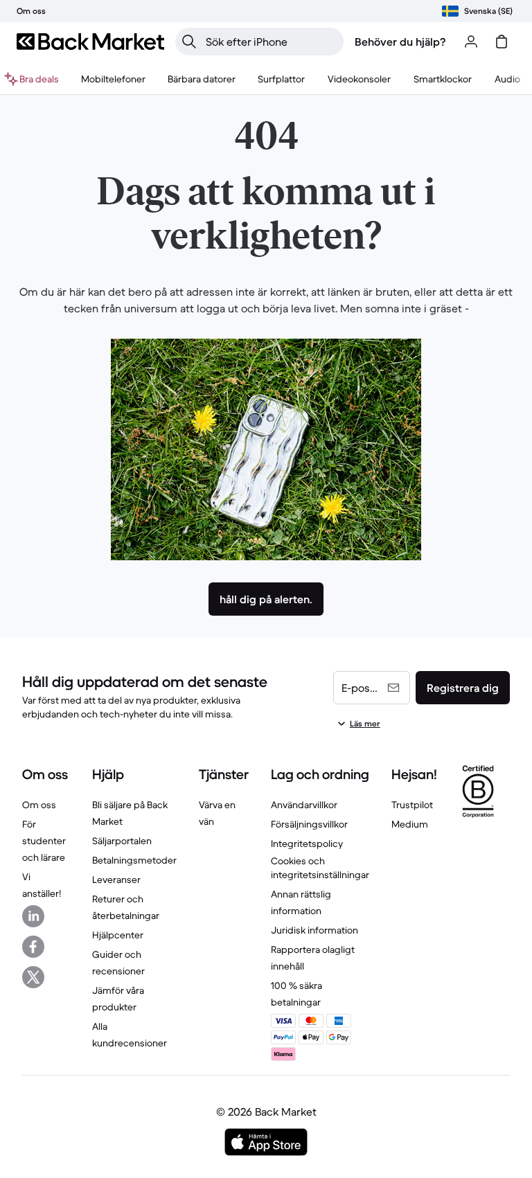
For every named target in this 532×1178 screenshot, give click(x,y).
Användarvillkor (304, 804)
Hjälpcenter (117, 935)
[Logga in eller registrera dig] (471, 41)
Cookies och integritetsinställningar (320, 868)
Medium (409, 824)
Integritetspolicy (307, 843)
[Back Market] (90, 41)
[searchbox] (270, 41)
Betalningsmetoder (134, 860)
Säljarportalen (122, 841)
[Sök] (189, 41)
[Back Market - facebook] (33, 947)
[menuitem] (113, 79)
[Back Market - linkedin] (33, 916)
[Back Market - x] (33, 977)
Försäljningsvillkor (309, 824)
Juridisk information (314, 930)
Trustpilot (412, 804)
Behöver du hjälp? (400, 41)
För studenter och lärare (44, 841)
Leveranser (116, 879)
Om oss (39, 804)
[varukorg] (501, 41)
